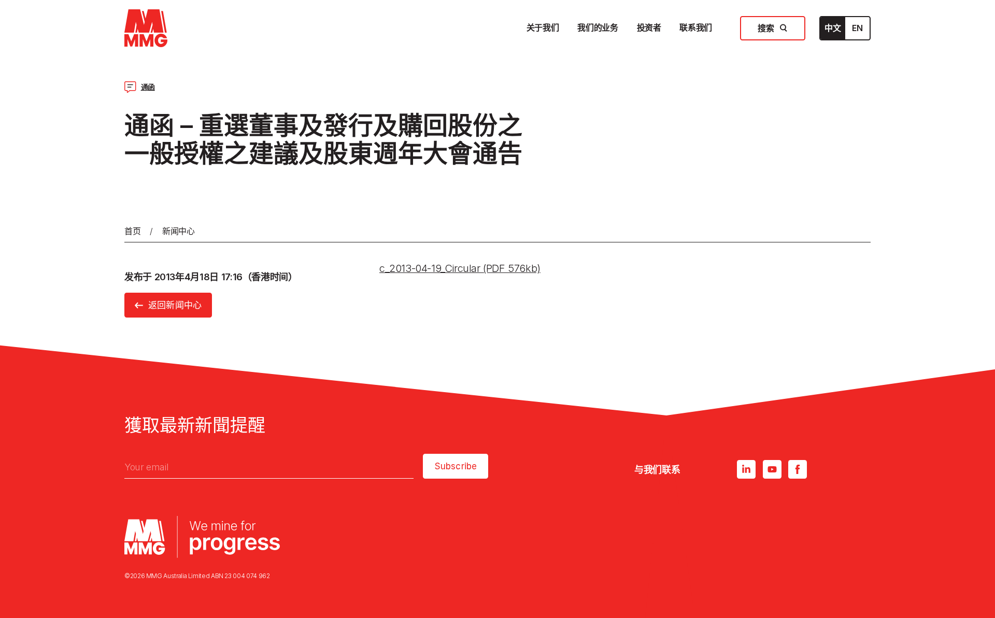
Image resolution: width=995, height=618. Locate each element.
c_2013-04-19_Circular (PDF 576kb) (460, 268)
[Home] (145, 28)
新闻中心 (178, 231)
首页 (132, 231)
